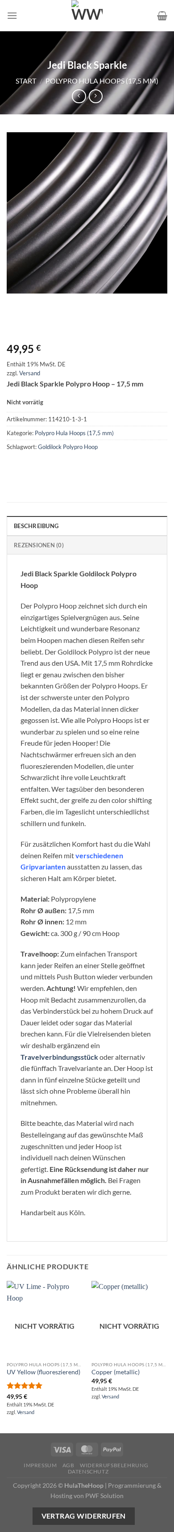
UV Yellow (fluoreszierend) (43, 1372)
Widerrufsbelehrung (114, 1465)
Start (26, 80)
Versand (29, 373)
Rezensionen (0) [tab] (39, 545)
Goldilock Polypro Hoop (68, 446)
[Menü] (12, 15)
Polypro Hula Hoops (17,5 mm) (102, 80)
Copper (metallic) (115, 1372)
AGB (68, 1465)
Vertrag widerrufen (83, 1516)
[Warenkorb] (162, 15)
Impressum (40, 1465)
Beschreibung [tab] (36, 525)
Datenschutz (88, 1471)
